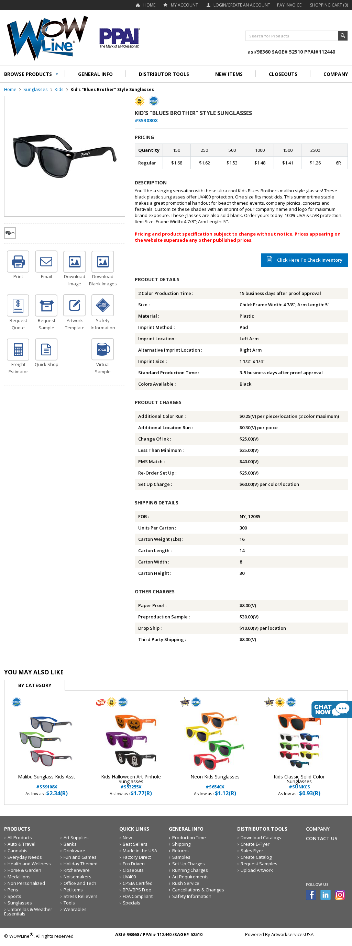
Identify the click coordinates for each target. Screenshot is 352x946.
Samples (181, 857)
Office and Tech (80, 883)
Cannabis (18, 850)
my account (184, 5)
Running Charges (190, 870)
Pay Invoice (289, 5)
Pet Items (73, 890)
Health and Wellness (29, 863)
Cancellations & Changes (198, 890)
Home (149, 5)
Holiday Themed (81, 863)
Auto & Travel (21, 844)
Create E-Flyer (255, 844)
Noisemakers (77, 877)
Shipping (181, 844)
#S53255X (131, 781)
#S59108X (46, 781)
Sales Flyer (252, 850)
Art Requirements (190, 877)
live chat (331, 709)
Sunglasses (35, 89)
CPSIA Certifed (138, 883)
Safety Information (191, 896)
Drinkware (74, 850)
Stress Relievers (81, 896)
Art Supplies (76, 837)
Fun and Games (80, 857)
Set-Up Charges (188, 863)
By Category (34, 685)
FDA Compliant (138, 896)
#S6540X (215, 781)
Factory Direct (137, 857)
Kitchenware (77, 870)
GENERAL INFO (95, 74)
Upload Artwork (257, 870)
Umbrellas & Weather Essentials (28, 911)
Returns (180, 850)
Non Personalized (26, 883)
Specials (131, 903)
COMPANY (335, 74)
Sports (14, 896)
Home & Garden (24, 870)
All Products (20, 837)
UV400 (129, 877)
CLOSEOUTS (283, 74)
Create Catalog (256, 857)
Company (318, 828)
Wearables (75, 909)
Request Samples (259, 863)
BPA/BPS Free (137, 890)
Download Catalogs (261, 837)
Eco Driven (134, 863)
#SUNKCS (299, 781)
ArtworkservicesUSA (292, 934)
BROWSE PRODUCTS (28, 74)
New (127, 837)
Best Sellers (135, 844)
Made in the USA (140, 850)
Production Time (189, 837)
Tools (69, 903)
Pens (13, 890)
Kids (59, 89)
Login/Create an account (241, 5)
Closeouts (133, 870)
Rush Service (185, 883)
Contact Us (321, 838)
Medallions (19, 877)
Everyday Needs (25, 857)
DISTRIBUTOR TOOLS (164, 74)
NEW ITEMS (229, 74)
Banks (70, 844)
